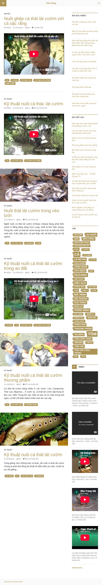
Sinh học (92, 318)
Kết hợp (92, 287)
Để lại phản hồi (40, 108)
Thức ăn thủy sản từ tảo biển (84, 61)
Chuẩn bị (29, 243)
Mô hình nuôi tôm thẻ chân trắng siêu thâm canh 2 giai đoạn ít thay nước (84, 401)
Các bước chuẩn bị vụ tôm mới (85, 195)
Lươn (94, 290)
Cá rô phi (80, 259)
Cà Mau (86, 249)
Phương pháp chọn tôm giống (84, 145)
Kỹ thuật (8, 99)
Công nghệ (80, 267)
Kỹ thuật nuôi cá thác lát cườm (33, 103)
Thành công (79, 321)
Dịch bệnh (79, 271)
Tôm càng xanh (83, 339)
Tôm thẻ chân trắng (82, 351)
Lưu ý (85, 290)
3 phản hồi (38, 28)
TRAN (75, 406)
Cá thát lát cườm (42, 80)
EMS (91, 271)
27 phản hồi (81, 520)
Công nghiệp (79, 263)
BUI (28, 28)
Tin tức (7, 14)
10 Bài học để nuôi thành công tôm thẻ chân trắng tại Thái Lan (85, 159)
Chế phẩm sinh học (82, 246)
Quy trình (78, 314)
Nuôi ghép (10, 83)
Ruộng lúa (78, 318)
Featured (80, 275)
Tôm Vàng (51, 3)
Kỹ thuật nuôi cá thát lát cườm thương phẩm (33, 378)
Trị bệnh (79, 334)
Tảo (75, 356)
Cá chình (87, 255)
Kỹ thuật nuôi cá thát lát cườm (33, 454)
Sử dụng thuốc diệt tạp (81, 87)
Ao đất (9, 325)
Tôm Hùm (78, 343)
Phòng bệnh (81, 310)
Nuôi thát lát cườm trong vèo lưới (31, 213)
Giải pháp (79, 279)
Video (8, 28)
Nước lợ (78, 306)
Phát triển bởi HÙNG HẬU (13, 582)
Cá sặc (15, 80)
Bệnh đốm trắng (81, 242)
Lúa (76, 290)
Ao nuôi (9, 476)
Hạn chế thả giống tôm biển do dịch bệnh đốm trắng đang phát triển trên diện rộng (85, 42)
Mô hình (80, 294)
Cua (76, 249)
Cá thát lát (26, 80)
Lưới (38, 243)
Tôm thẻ (79, 346)
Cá (7, 80)
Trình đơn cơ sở (3, 3)
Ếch (83, 356)
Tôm (92, 334)
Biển (76, 239)
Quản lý (90, 314)
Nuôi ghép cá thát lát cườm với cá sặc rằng (34, 21)
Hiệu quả (80, 283)
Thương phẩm (31, 404)
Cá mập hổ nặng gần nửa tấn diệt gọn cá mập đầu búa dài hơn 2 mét (84, 555)
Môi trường (81, 299)
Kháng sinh (79, 287)
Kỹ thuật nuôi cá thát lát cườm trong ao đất (33, 266)
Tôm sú (89, 342)
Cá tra (93, 259)
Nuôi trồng (80, 303)
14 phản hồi (83, 406)
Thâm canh (80, 325)
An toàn (78, 235)
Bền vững (88, 239)
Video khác (78, 568)
